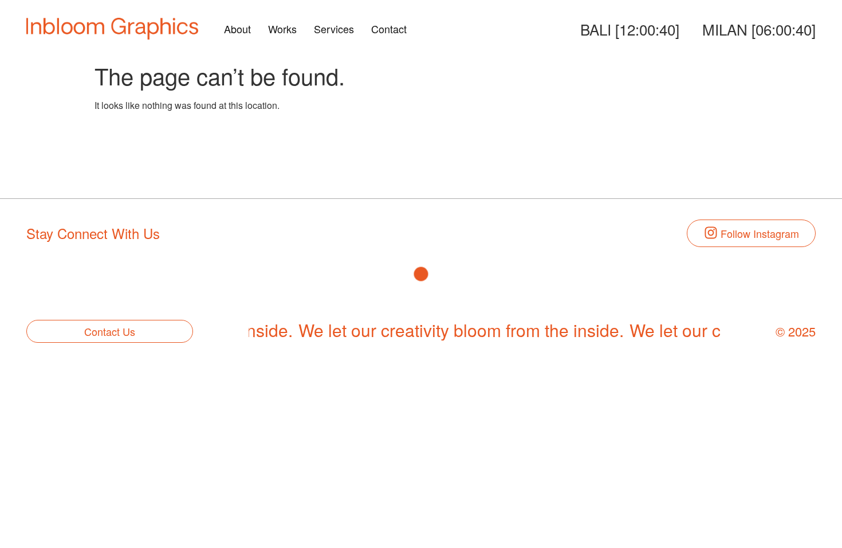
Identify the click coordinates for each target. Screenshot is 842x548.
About (237, 28)
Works (282, 28)
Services (334, 28)
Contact (389, 28)
